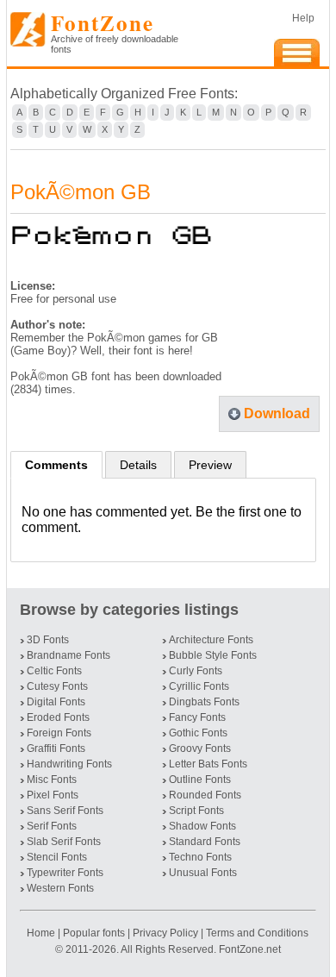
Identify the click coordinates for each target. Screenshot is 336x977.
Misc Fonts (52, 779)
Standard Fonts (204, 842)
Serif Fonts (52, 826)
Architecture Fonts (211, 640)
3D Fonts (48, 640)
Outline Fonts (200, 779)
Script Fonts (196, 811)
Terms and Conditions (257, 933)
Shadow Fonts (202, 826)
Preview (210, 465)
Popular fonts (94, 933)
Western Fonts (60, 888)
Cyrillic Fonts (199, 686)
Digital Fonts (56, 702)
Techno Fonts (200, 857)
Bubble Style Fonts (213, 655)
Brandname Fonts (68, 655)
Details (138, 465)
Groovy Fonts (200, 748)
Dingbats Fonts (204, 702)
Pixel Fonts (52, 795)
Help (303, 18)
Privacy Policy (165, 933)
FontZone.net (250, 949)
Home (42, 933)
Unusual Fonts (203, 873)
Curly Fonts (195, 671)
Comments (56, 465)
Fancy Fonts (197, 717)
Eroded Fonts (58, 717)
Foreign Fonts (59, 733)
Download (277, 413)
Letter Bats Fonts (208, 764)
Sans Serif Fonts (65, 811)
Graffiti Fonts (56, 748)
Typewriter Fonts (65, 873)
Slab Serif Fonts (64, 842)
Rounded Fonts (205, 795)
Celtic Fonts (54, 671)
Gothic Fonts (198, 733)
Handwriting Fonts (69, 764)
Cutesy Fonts (57, 686)
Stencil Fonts (57, 857)
